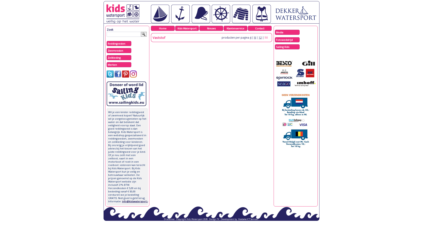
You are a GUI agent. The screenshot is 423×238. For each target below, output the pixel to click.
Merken (112, 64)
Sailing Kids (282, 46)
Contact (259, 28)
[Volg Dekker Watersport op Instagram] (133, 76)
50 (266, 37)
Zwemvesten (115, 50)
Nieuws (211, 28)
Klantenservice (235, 28)
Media (279, 32)
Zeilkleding (114, 57)
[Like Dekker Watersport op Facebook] (117, 76)
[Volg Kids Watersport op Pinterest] (125, 76)
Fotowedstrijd (284, 39)
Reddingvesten (116, 43)
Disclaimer (169, 219)
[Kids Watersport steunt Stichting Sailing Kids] (126, 105)
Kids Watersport (187, 28)
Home (163, 28)
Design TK (214, 219)
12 (260, 37)
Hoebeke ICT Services (248, 219)
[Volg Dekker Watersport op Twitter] (110, 76)
